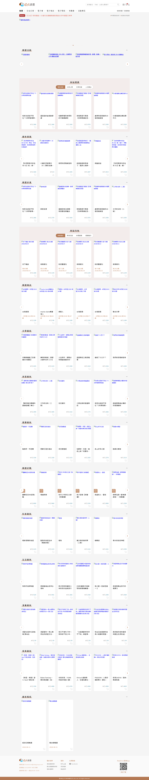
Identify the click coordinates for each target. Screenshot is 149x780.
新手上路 (63, 764)
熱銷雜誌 (60, 235)
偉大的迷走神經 (118, 540)
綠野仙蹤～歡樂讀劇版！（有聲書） (119, 496)
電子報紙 (61, 10)
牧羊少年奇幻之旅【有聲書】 (65, 496)
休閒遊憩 (79, 235)
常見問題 (63, 766)
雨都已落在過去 (46, 449)
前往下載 (123, 772)
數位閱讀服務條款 (52, 766)
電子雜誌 (50, 10)
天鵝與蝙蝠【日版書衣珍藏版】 (28, 358)
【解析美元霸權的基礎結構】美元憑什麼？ (28, 405)
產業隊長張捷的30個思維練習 (101, 117)
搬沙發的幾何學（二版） (82, 541)
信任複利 (62, 403)
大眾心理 (70, 87)
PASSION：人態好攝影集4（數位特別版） (101, 679)
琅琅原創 (127, 11)
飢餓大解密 (117, 449)
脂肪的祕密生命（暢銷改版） (46, 541)
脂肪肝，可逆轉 (28, 449)
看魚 (60, 540)
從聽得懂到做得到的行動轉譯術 (65, 117)
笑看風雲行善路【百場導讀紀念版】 (82, 118)
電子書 (40, 10)
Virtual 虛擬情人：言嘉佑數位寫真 (83, 679)
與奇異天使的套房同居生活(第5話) (119, 633)
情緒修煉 (43, 495)
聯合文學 (116, 312)
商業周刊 (43, 264)
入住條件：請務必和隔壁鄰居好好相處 (65, 359)
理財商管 (60, 87)
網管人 (61, 312)
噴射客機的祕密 (28, 540)
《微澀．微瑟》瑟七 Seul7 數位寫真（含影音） (29, 679)
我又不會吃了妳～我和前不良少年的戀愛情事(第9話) (65, 634)
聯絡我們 (63, 769)
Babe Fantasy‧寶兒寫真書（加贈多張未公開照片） (47, 679)
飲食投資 (43, 209)
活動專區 (82, 10)
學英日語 (70, 235)
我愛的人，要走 (100, 495)
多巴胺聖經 (63, 449)
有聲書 (71, 10)
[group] (74, 33)
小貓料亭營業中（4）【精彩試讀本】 (46, 165)
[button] (21, 64)
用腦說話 (98, 163)
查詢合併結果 (125, 15)
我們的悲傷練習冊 (65, 163)
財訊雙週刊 (63, 264)
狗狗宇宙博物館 (28, 586)
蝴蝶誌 (97, 540)
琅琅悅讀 (119, 11)
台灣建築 (25, 312)
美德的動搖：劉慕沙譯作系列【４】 (47, 358)
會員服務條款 (51, 764)
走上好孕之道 (100, 449)
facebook (74, 764)
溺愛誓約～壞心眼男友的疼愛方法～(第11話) (47, 634)
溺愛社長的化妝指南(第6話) (28, 633)
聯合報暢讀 (53, 743)
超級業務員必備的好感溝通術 (119, 404)
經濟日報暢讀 (27, 743)
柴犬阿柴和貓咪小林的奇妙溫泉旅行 (65, 587)
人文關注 (88, 87)
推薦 (21, 10)
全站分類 (30, 10)
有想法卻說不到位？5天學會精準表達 (28, 118)
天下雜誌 (25, 264)
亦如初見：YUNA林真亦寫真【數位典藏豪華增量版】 (65, 679)
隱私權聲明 (50, 769)
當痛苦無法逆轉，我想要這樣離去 (65, 210)
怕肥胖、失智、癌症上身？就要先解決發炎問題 (83, 451)
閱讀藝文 (88, 235)
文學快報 (79, 87)
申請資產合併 (115, 15)
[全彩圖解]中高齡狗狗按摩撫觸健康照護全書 (83, 588)
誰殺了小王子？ (100, 357)
